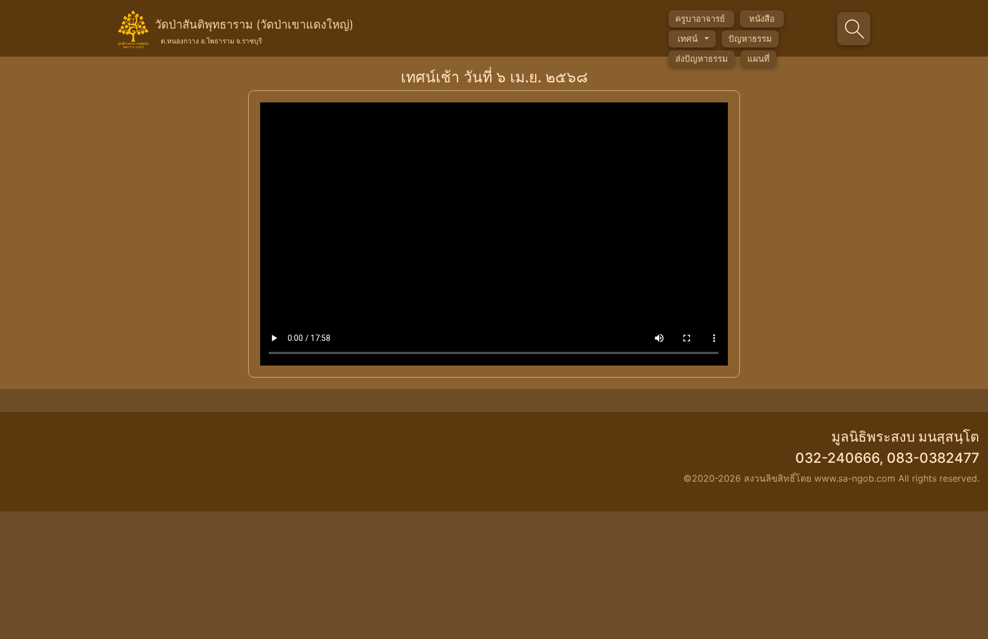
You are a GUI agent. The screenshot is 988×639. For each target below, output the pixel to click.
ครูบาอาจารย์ (701, 18)
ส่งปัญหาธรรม (701, 58)
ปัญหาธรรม (750, 38)
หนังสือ (762, 18)
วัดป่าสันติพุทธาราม (254, 31)
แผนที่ (758, 58)
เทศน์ (688, 38)
